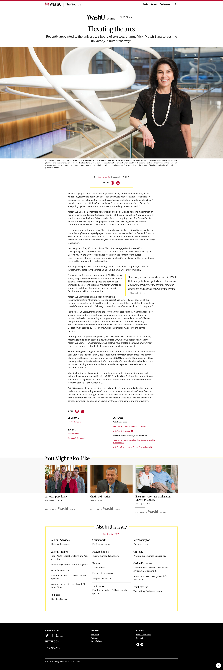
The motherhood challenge (105, 556)
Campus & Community (77, 438)
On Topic (138, 551)
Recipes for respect (101, 544)
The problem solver (101, 579)
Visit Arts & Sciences (121, 431)
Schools (154, 4)
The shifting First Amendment (148, 591)
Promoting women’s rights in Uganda (69, 565)
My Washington (74, 422)
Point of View (140, 587)
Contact (139, 638)
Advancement (74, 434)
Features (97, 563)
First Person (98, 586)
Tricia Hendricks (103, 177)
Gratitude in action (100, 496)
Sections (125, 17)
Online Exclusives (142, 563)
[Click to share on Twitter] (118, 183)
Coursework (98, 540)
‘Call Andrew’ (98, 568)
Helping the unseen (60, 544)
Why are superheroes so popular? (149, 556)
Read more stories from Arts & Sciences (129, 426)
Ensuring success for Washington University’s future (153, 498)
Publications (165, 4)
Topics (146, 4)
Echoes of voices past (103, 573)
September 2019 (111, 534)
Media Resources (143, 635)
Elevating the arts (142, 544)
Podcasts (94, 638)
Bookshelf (95, 635)
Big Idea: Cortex (59, 599)
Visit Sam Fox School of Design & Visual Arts (131, 447)
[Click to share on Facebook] (112, 183)
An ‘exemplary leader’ (56, 496)
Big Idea (55, 595)
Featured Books (100, 551)
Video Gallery (96, 641)
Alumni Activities (60, 540)
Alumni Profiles (59, 551)
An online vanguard (60, 570)
